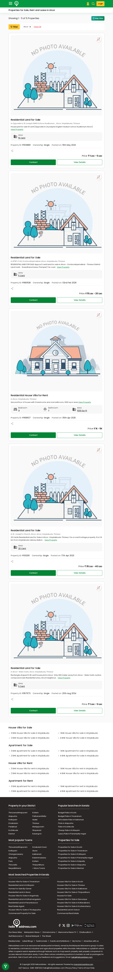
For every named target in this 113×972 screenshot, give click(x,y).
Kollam (35, 812)
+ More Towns (38, 868)
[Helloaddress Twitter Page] (63, 926)
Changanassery (16, 854)
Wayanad (36, 830)
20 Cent (22, 548)
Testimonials (42, 941)
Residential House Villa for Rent (29, 395)
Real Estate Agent (16, 906)
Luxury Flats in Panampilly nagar (72, 833)
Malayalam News (32, 932)
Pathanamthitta (39, 816)
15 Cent (21, 138)
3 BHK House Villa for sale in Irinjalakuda (30, 733)
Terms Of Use (83, 968)
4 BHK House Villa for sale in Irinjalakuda (79, 738)
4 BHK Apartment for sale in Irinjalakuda (79, 755)
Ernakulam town (39, 847)
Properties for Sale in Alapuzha (72, 864)
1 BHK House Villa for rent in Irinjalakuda (78, 768)
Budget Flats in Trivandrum (70, 816)
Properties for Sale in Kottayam (72, 854)
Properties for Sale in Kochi (70, 847)
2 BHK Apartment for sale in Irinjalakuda (30, 755)
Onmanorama (49, 932)
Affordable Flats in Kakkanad (71, 819)
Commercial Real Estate (68, 913)
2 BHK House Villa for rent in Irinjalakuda (30, 773)
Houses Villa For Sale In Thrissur (71, 885)
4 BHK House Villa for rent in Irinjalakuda (79, 773)
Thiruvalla (13, 864)
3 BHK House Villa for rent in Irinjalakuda (30, 768)
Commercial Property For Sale (22, 913)
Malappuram (38, 826)
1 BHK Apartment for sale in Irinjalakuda (79, 750)
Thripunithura (38, 864)
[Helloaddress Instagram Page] (68, 926)
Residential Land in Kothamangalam (25, 899)
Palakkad (13, 826)
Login (100, 3)
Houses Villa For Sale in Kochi (70, 881)
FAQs (92, 968)
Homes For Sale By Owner (20, 888)
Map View (99, 18)
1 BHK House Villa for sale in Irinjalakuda (79, 733)
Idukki (34, 819)
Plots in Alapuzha (65, 823)
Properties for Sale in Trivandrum (72, 850)
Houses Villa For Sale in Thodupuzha (25, 909)
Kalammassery (39, 857)
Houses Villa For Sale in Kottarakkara (73, 902)
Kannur (12, 833)
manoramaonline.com (83, 964)
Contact (33, 162)
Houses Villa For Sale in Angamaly (24, 895)
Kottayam (13, 819)
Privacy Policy (71, 968)
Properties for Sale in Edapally (71, 861)
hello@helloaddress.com (81, 957)
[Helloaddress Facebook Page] (59, 926)
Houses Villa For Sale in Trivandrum (24, 881)
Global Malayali (32, 936)
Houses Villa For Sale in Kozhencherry (74, 906)
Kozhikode (13, 830)
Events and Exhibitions (60, 941)
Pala (11, 861)
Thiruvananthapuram (18, 812)
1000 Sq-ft (82, 410)
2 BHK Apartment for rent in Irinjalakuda (30, 791)
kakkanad (36, 854)
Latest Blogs (27, 941)
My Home (76, 941)
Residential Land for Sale (25, 119)
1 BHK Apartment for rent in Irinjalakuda (78, 786)
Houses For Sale (64, 895)
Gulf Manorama (16, 936)
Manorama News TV (67, 932)
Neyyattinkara (15, 868)
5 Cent (21, 275)
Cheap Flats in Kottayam (69, 830)
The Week (46, 936)
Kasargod (36, 833)
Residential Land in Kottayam (21, 885)
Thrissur (35, 823)
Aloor (26, 26)
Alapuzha (13, 816)
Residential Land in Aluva (19, 892)
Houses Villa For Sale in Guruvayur (72, 899)
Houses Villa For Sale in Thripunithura (73, 892)
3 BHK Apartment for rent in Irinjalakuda (30, 786)
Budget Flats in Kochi (67, 812)
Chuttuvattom (85, 932)
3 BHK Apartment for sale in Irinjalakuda (30, 750)
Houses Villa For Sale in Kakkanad (72, 888)
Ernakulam (13, 823)
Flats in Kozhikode (66, 826)
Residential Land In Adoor (68, 909)
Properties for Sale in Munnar (71, 868)
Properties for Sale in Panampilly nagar (75, 857)
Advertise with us (91, 941)
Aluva (34, 850)
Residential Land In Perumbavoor (23, 902)
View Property (17, 129)
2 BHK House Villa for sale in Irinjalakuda (30, 738)
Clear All (37, 26)
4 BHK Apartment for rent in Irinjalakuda (79, 791)
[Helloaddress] (16, 3)
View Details (80, 162)
